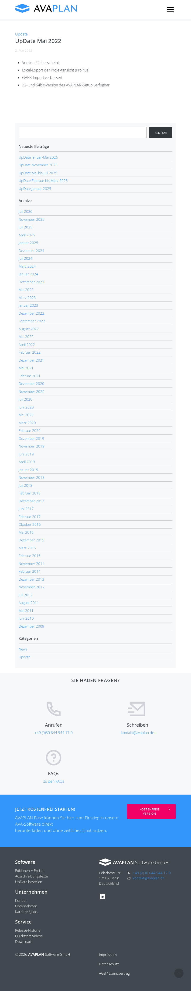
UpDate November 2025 (38, 165)
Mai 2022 (26, 336)
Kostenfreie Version (150, 811)
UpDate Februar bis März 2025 (43, 180)
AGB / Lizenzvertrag (114, 973)
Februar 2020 (30, 430)
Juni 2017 (26, 508)
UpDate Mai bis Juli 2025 (38, 172)
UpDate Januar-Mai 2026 (38, 157)
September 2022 (32, 321)
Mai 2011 (26, 610)
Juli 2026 (25, 211)
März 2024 (27, 266)
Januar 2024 (28, 274)
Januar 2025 (28, 242)
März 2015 (27, 548)
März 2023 (27, 297)
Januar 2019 (28, 469)
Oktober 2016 (30, 524)
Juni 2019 (26, 454)
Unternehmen (26, 906)
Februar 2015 (30, 555)
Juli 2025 (25, 227)
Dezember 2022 (31, 313)
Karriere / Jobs (26, 911)
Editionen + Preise (29, 870)
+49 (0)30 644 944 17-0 (53, 732)
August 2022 (29, 329)
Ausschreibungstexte (31, 876)
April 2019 (27, 461)
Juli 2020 (25, 399)
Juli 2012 (25, 595)
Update (21, 34)
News (23, 649)
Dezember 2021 (31, 360)
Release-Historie (27, 930)
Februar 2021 (30, 375)
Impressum (108, 954)
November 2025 (31, 219)
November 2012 (31, 587)
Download (23, 941)
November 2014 (31, 563)
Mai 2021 (26, 368)
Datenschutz (109, 964)
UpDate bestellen (28, 881)
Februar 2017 (30, 516)
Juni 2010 (26, 618)
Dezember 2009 (31, 626)
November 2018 (31, 477)
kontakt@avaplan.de (137, 732)
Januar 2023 (28, 305)
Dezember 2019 (31, 438)
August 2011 (29, 602)
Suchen (161, 132)
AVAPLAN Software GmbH (46, 8)
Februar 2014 (30, 571)
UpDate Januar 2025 (35, 188)
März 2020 (27, 422)
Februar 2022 (30, 352)
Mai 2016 (26, 532)
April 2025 (27, 235)
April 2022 (27, 344)
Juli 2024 (25, 258)
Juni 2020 (26, 407)
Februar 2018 (30, 493)
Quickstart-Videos (29, 936)
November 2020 (31, 391)
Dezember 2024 (31, 250)
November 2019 (31, 446)
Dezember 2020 (31, 383)
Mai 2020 (26, 414)
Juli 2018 (25, 485)
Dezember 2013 (31, 579)
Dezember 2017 (31, 501)
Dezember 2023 (31, 282)
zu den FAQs (53, 781)
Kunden (21, 900)
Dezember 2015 (31, 540)
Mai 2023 (26, 289)
